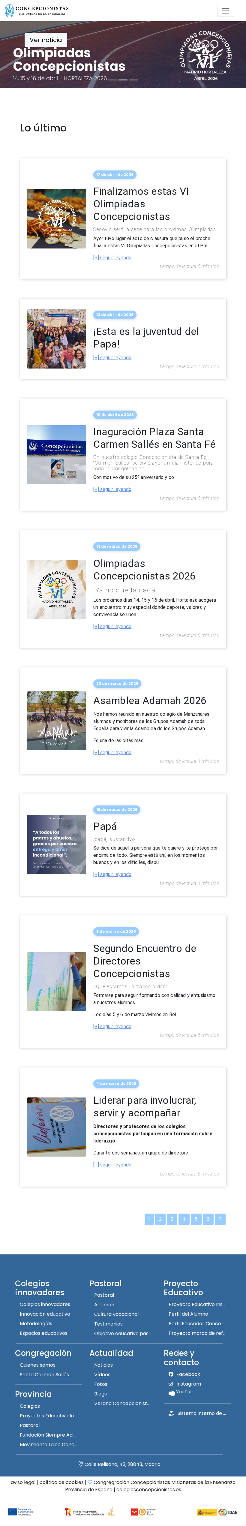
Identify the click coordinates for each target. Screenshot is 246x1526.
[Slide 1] (112, 80)
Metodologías (36, 1323)
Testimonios (108, 1323)
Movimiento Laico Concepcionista (51, 1444)
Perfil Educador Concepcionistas (200, 1323)
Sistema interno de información (204, 1413)
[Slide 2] (123, 80)
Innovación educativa (45, 1314)
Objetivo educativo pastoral (125, 1333)
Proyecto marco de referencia (200, 1333)
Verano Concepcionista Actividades (125, 1403)
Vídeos (102, 1374)
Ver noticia (46, 40)
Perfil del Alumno (188, 1314)
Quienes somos (38, 1365)
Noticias (103, 1365)
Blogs (100, 1393)
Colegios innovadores (45, 1304)
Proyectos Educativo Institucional (51, 1415)
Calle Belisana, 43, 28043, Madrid (122, 1464)
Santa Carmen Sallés (44, 1374)
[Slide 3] (133, 80)
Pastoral (104, 1295)
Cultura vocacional (116, 1314)
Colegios (30, 1406)
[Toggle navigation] (225, 11)
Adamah (104, 1304)
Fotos (100, 1384)
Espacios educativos (44, 1333)
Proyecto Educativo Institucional (200, 1304)
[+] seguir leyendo (112, 257)
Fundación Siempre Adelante (51, 1434)
